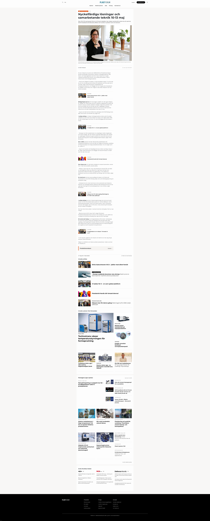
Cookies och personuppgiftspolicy (104, 502)
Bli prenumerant (87, 502)
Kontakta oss (115, 504)
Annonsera (86, 506)
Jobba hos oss (115, 506)
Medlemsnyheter (99, 5)
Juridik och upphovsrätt (102, 504)
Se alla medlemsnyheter (127, 462)
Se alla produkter (87, 508)
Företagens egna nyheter (85, 377)
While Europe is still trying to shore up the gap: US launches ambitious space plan (123, 475)
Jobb (106, 5)
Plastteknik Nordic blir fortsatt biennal (97, 159)
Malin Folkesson (82, 67)
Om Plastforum (116, 508)
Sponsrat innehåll (101, 508)
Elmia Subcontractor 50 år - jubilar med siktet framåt (97, 96)
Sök (65, 2)
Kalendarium (117, 5)
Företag (111, 5)
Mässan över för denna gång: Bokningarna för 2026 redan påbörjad (98, 195)
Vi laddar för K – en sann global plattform (97, 127)
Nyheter (91, 5)
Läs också (89, 93)
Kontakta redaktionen (117, 502)
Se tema (109, 248)
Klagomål (100, 506)
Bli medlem (86, 504)
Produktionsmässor (84, 11)
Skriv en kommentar (127, 255)
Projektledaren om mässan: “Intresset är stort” (97, 232)
